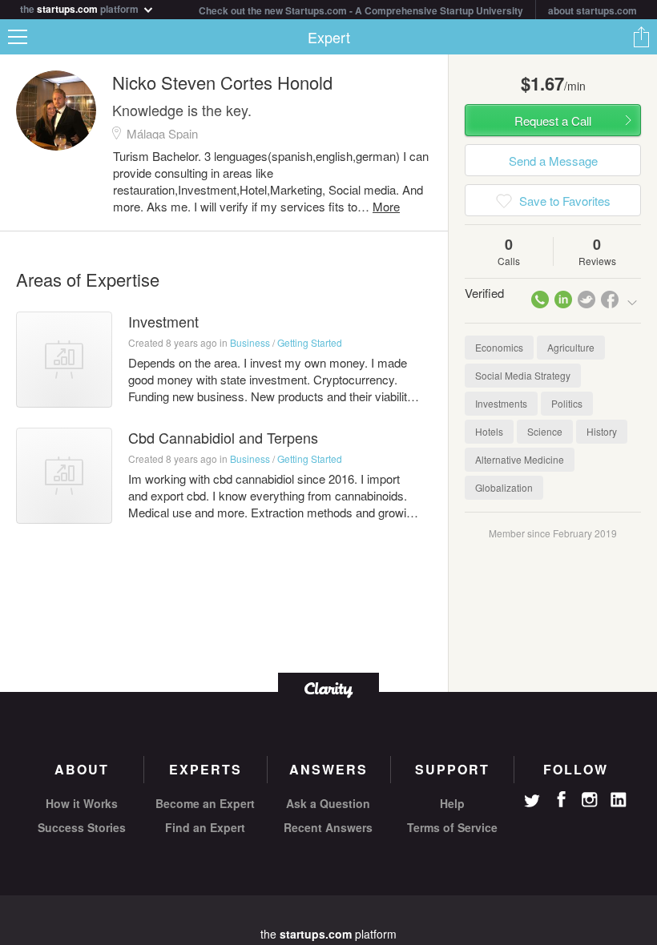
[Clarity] (328, 688)
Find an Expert (205, 827)
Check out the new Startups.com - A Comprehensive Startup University (361, 10)
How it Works (82, 803)
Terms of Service (452, 827)
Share (641, 36)
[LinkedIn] (619, 800)
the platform (80, 8)
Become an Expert (205, 803)
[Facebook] (561, 799)
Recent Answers (328, 827)
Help (452, 803)
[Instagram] (590, 800)
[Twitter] (532, 802)
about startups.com (592, 10)
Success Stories (82, 827)
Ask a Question (328, 803)
